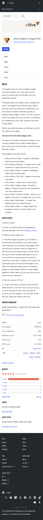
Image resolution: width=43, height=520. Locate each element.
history (31, 357)
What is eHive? (31, 230)
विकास (6, 72)
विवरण (6, 57)
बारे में (3, 439)
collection (32, 353)
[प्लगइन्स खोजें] (23, 16)
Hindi (8, 493)
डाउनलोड (5, 49)
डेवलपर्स (4, 463)
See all (38, 397)
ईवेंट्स (24, 460)
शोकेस (24, 439)
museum (37, 357)
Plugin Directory (7, 9)
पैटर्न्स (24, 449)
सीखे (3, 456)
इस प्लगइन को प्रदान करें (9, 427)
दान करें (25, 463)
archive (26, 353)
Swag (25, 467)
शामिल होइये (26, 456)
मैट (4, 477)
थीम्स (24, 442)
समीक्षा (6, 62)
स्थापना (6, 67)
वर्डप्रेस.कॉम (6, 473)
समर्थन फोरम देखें (7, 412)
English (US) (37, 348)
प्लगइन (24, 446)
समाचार (4, 442)
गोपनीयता (5, 449)
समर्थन (6, 77)
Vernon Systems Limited (22, 42)
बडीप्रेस (5, 484)
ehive (38, 353)
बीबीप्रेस (5, 480)
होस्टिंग (4, 446)
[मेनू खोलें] (40, 3)
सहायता (4, 460)
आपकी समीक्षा (6, 397)
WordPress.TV (8, 467)
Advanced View (8, 363)
